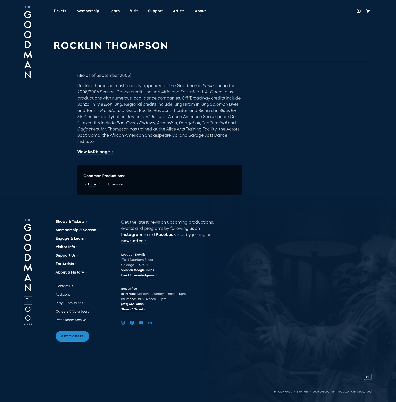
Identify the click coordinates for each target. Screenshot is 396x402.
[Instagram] (122, 322)
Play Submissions (69, 303)
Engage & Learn (70, 238)
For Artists (65, 264)
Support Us (66, 255)
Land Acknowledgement (139, 275)
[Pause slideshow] (367, 376)
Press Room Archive (71, 320)
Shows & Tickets (70, 221)
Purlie (92, 184)
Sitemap (302, 391)
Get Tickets (72, 336)
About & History (70, 272)
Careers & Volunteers (72, 311)
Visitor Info (65, 247)
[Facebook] (132, 322)
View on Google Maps (137, 270)
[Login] (358, 10)
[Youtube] (141, 322)
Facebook (166, 234)
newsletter (132, 240)
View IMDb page (93, 151)
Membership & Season (76, 230)
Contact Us (64, 286)
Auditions (63, 294)
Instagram (131, 234)
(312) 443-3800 (132, 304)
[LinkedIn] (150, 322)
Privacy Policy (283, 391)
